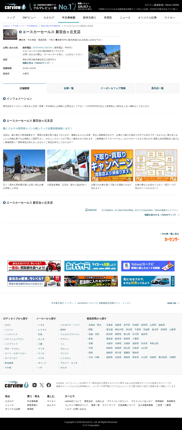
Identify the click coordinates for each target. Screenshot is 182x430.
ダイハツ (42, 363)
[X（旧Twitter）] (42, 385)
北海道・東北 (95, 325)
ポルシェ (64, 348)
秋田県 (144, 325)
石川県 (135, 334)
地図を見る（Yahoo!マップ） (37, 63)
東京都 (109, 329)
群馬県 (164, 329)
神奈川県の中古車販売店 (51, 26)
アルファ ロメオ (68, 363)
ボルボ (63, 367)
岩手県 (127, 325)
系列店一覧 (157, 88)
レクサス (42, 329)
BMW (63, 329)
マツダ (41, 348)
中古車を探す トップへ (62, 303)
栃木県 (155, 329)
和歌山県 (154, 343)
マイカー (169, 17)
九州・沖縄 (94, 357)
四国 (91, 352)
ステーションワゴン (14, 339)
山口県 (144, 348)
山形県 (153, 325)
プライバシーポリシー (117, 401)
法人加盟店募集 (145, 405)
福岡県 (109, 357)
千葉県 (138, 329)
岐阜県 (118, 339)
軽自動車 (9, 363)
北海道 (109, 325)
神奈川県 (119, 329)
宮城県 (135, 325)
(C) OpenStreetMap (124, 210)
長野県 (118, 334)
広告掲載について (126, 405)
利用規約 (159, 401)
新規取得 (158, 5)
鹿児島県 (163, 357)
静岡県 (127, 339)
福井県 (144, 334)
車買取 (108, 17)
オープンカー (11, 358)
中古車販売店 (32, 26)
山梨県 (172, 329)
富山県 (127, 334)
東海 (91, 339)
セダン (8, 325)
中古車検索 (68, 17)
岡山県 (127, 348)
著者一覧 (95, 405)
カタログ (49, 17)
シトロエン (65, 358)
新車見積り (89, 17)
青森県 (118, 325)
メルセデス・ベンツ (70, 325)
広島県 (135, 348)
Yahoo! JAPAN (172, 5)
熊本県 (135, 357)
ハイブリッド (11, 344)
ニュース (125, 17)
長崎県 (127, 357)
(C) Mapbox (107, 210)
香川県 (118, 352)
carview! (6, 26)
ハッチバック (11, 334)
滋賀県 (135, 343)
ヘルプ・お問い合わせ (75, 409)
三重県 (135, 339)
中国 (91, 348)
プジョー (64, 353)
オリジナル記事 (147, 17)
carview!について (73, 401)
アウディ (64, 339)
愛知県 (109, 339)
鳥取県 (109, 348)
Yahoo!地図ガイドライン (166, 210)
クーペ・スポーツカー (15, 353)
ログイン (149, 5)
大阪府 (109, 343)
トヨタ (41, 325)
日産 (40, 334)
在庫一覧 (69, 88)
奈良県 (144, 343)
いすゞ (41, 367)
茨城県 (146, 329)
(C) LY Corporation (144, 210)
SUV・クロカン (12, 348)
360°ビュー (29, 17)
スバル (41, 353)
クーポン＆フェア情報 (113, 88)
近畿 (91, 343)
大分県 (144, 357)
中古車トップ (18, 26)
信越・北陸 (94, 334)
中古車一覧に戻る (170, 234)
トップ (11, 17)
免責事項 (171, 401)
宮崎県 (153, 357)
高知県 (135, 352)
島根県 (118, 348)
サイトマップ (109, 405)
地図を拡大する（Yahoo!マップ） (160, 215)
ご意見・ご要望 (163, 405)
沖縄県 (172, 357)
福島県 (162, 325)
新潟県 (109, 334)
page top (171, 303)
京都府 (127, 343)
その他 (8, 367)
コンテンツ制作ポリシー (76, 405)
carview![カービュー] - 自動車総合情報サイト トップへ (104, 303)
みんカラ (51, 405)
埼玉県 (129, 329)
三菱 (40, 344)
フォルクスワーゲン (70, 334)
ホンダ (41, 339)
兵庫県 (118, 343)
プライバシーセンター (141, 401)
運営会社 (88, 401)
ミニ (62, 344)
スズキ (41, 358)
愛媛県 (127, 352)
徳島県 (109, 352)
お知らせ (100, 401)
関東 (91, 329)
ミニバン (9, 329)
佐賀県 (118, 357)
